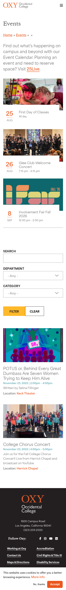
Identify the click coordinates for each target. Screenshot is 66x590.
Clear (34, 311)
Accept (55, 584)
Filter (14, 311)
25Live (33, 68)
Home (7, 34)
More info (38, 577)
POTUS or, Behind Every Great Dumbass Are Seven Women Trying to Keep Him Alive (32, 373)
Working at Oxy (16, 548)
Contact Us (14, 555)
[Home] (17, 5)
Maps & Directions (18, 562)
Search (9, 251)
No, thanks (39, 584)
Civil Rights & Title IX (49, 555)
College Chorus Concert (26, 444)
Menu (60, 5)
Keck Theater (26, 393)
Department (13, 268)
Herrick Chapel (27, 468)
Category (11, 286)
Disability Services (48, 562)
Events (21, 34)
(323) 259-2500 (33, 530)
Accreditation (45, 548)
